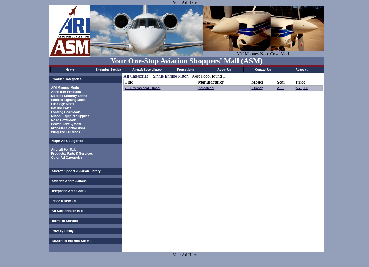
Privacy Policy (63, 231)
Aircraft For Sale (63, 149)
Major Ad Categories (67, 141)
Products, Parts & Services (72, 153)
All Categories (135, 76)
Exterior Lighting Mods (68, 100)
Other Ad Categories (67, 157)
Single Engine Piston (171, 76)
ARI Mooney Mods (65, 88)
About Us (224, 69)
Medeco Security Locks (69, 96)
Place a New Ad (64, 201)
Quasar (257, 88)
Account (302, 69)
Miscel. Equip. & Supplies (70, 116)
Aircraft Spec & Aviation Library (76, 171)
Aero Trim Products (66, 92)
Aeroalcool (206, 88)
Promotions (185, 69)
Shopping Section (108, 69)
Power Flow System (66, 124)
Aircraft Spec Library (147, 69)
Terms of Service (65, 221)
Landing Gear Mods (66, 112)
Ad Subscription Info (67, 211)
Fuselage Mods (62, 104)
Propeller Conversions (68, 128)
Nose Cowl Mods (64, 120)
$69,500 (302, 88)
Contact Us (263, 69)
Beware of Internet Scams (72, 241)
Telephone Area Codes (69, 191)
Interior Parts (61, 108)
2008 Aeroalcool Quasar (142, 88)
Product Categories (67, 79)
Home (70, 69)
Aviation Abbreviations (69, 181)
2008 (280, 88)
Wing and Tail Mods (65, 132)
